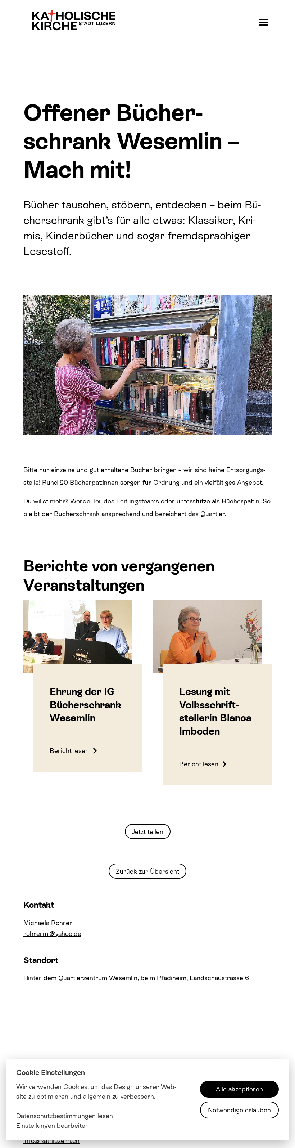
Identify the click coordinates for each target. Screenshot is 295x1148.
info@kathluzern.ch (51, 1140)
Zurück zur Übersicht (147, 871)
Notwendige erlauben (239, 1110)
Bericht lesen (70, 750)
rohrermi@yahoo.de (52, 933)
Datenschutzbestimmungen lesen (64, 1116)
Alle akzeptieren (239, 1089)
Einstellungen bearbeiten (52, 1125)
